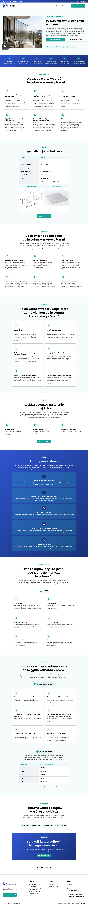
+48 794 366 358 (72, 886)
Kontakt (67, 5)
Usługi (55, 5)
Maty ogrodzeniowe (34, 893)
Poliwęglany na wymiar (13, 6)
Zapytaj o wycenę (76, 39)
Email (69, 888)
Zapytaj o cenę (44, 837)
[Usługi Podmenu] (57, 5)
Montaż (51, 888)
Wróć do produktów (45, 867)
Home (37, 5)
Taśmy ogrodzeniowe (34, 891)
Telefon (70, 884)
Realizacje (79, 1)
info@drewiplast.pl (73, 890)
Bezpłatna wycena (77, 6)
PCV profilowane (33, 889)
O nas (42, 5)
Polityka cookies (71, 903)
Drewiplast (12, 5)
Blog (84, 1)
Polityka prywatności (61, 903)
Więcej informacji (55, 39)
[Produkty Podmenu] (51, 5)
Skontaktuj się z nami (43, 789)
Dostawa (51, 884)
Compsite (83, 903)
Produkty (47, 5)
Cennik (61, 5)
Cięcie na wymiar (53, 886)
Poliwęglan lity (32, 886)
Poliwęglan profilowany (35, 888)
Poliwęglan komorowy (34, 884)
